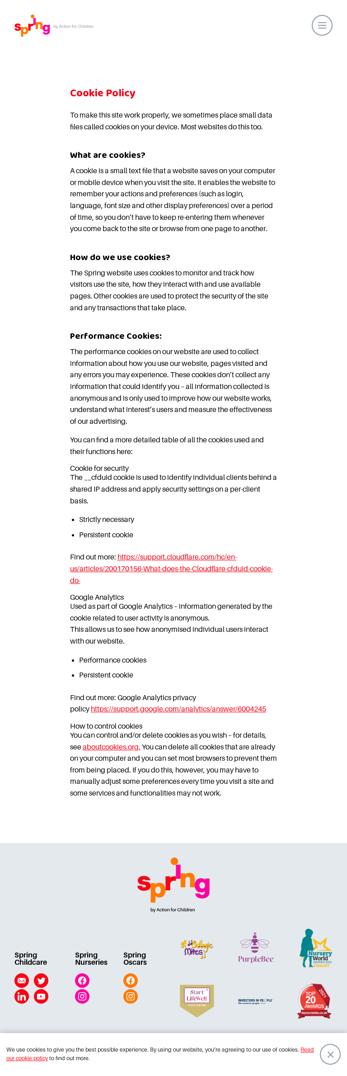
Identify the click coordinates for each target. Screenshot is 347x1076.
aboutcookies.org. (112, 747)
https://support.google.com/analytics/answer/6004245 (178, 709)
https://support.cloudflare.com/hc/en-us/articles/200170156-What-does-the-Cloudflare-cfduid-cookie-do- (171, 568)
